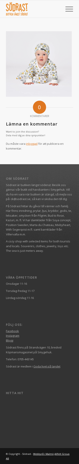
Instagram (12, 336)
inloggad (32, 144)
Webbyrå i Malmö (43, 453)
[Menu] (67, 9)
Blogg (9, 340)
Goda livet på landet (46, 366)
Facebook (12, 331)
